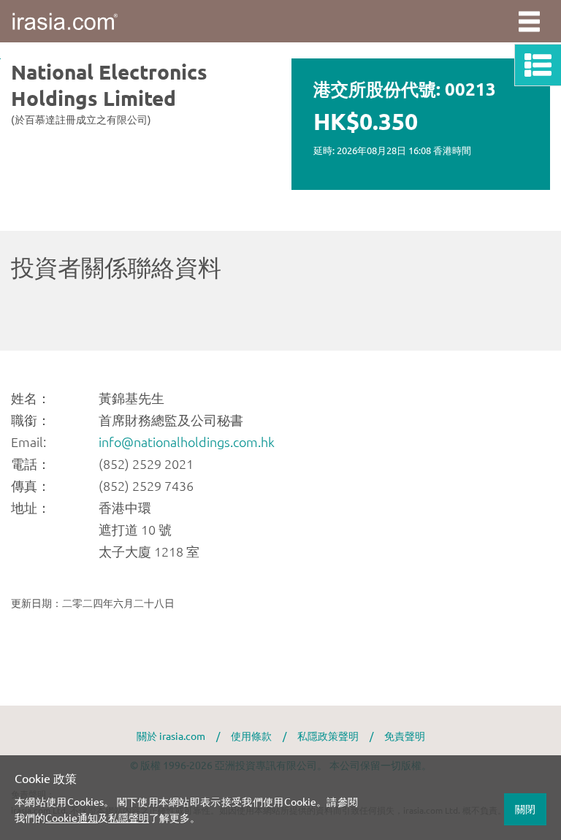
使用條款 (251, 735)
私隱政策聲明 (328, 735)
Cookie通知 (71, 817)
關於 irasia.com (171, 735)
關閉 (525, 808)
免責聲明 (404, 735)
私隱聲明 (128, 817)
